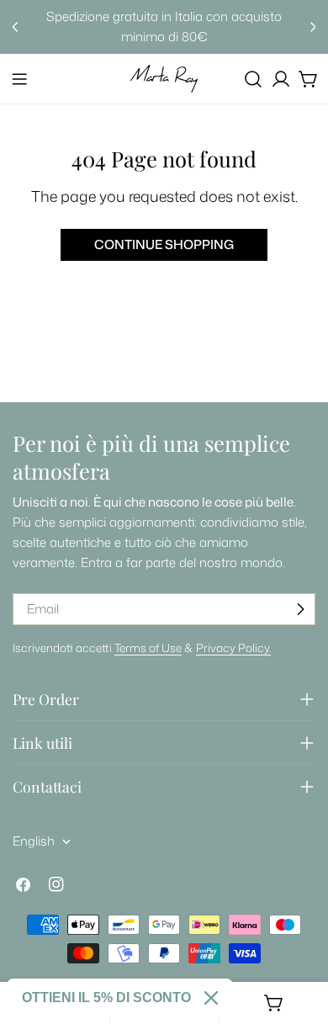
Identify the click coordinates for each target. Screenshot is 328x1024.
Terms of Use (148, 647)
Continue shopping (164, 244)
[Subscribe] (300, 609)
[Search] (253, 79)
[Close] (211, 998)
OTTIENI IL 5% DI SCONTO (106, 997)
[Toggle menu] (19, 79)
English (34, 841)
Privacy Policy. (233, 647)
